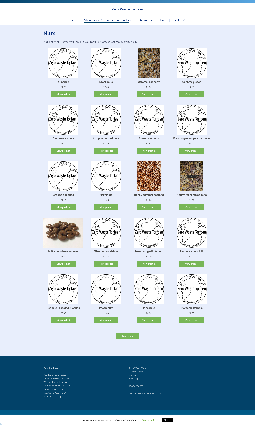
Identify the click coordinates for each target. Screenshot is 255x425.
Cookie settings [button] (150, 420)
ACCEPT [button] (167, 420)
